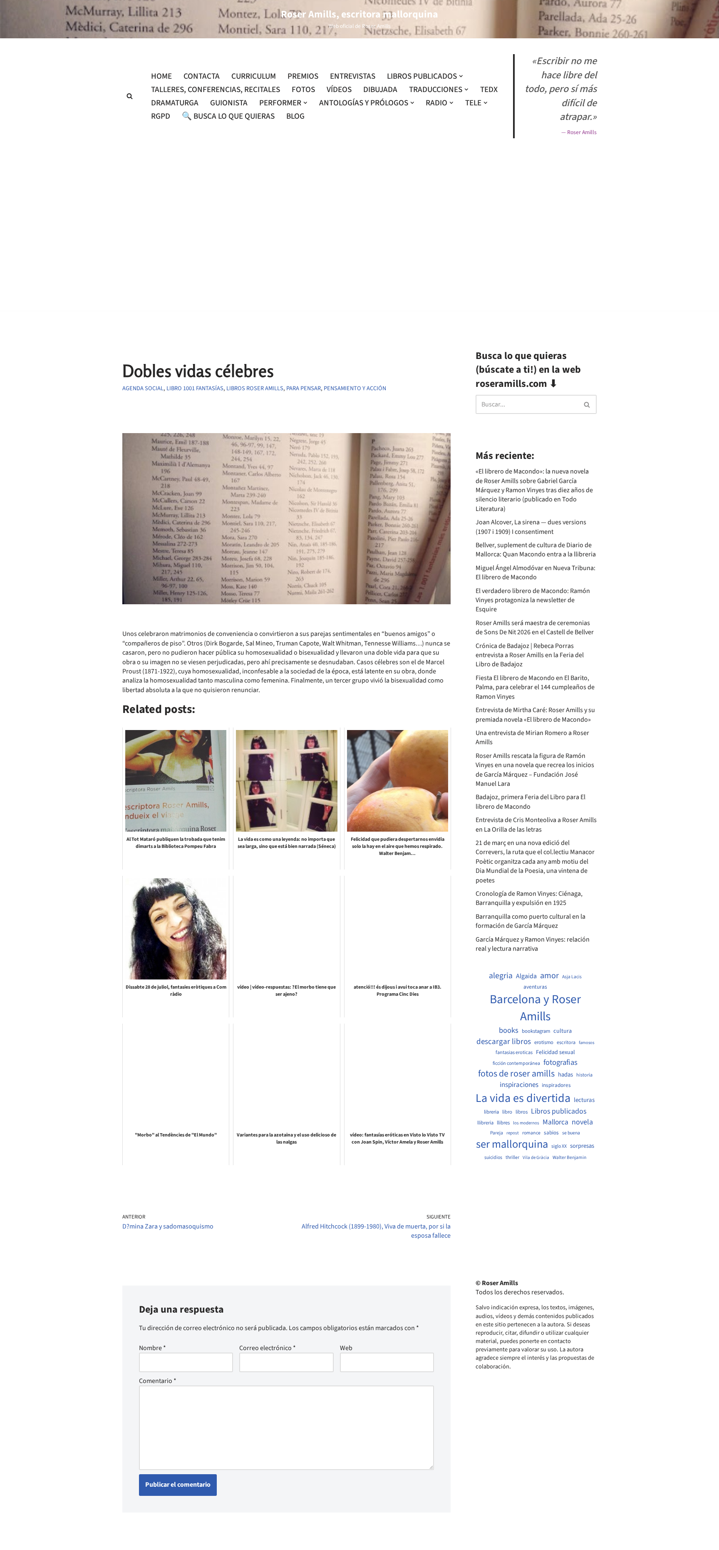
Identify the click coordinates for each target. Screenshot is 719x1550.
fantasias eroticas (514, 1052)
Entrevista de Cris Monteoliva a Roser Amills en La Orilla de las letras (536, 824)
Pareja (496, 1133)
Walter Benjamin (569, 1157)
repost (512, 1133)
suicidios (493, 1157)
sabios (551, 1132)
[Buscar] (129, 96)
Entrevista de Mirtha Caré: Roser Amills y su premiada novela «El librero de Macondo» (535, 714)
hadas (565, 1075)
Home (161, 76)
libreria (491, 1112)
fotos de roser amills (516, 1074)
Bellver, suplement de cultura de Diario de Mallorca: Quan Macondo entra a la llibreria (536, 550)
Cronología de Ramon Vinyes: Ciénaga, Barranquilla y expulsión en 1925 (529, 898)
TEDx (489, 89)
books (508, 1030)
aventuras (535, 987)
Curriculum (253, 76)
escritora (566, 1042)
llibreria (485, 1122)
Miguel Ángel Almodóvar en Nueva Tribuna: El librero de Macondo (535, 572)
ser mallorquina (512, 1144)
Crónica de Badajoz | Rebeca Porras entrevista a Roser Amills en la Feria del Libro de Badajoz (530, 655)
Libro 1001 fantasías (194, 388)
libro (507, 1112)
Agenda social (143, 388)
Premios (303, 76)
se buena (571, 1133)
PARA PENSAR (303, 388)
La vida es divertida (523, 1098)
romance (531, 1133)
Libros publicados (558, 1111)
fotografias (560, 1062)
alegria (501, 976)
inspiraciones (519, 1085)
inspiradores (556, 1085)
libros (522, 1112)
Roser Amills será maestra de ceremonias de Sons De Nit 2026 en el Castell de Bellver (535, 627)
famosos (586, 1043)
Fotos (303, 89)
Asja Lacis (572, 977)
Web (346, 1348)
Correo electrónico (267, 1348)
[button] (461, 76)
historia (584, 1075)
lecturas (584, 1100)
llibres (503, 1122)
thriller (512, 1157)
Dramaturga (174, 103)
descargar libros (503, 1041)
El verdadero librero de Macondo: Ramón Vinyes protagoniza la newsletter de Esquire (533, 600)
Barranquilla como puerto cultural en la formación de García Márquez (530, 921)
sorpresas (582, 1146)
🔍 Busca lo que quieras (228, 116)
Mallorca (555, 1122)
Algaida (526, 976)
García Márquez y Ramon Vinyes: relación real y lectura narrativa (533, 944)
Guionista (229, 103)
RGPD (160, 116)
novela (582, 1122)
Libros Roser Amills (254, 388)
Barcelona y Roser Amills (535, 1008)
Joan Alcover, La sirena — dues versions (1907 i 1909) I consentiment (531, 527)
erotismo (543, 1042)
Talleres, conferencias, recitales (215, 89)
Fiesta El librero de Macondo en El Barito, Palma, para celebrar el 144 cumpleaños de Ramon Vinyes (535, 687)
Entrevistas (352, 76)
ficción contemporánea (516, 1063)
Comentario (157, 1381)
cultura (562, 1031)
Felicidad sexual (555, 1053)
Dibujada (380, 89)
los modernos (526, 1123)
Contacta (201, 76)
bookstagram (536, 1031)
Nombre (152, 1348)
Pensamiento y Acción (355, 388)
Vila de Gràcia (536, 1157)
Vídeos (339, 89)
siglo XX (559, 1146)
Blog (295, 116)
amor (549, 976)
